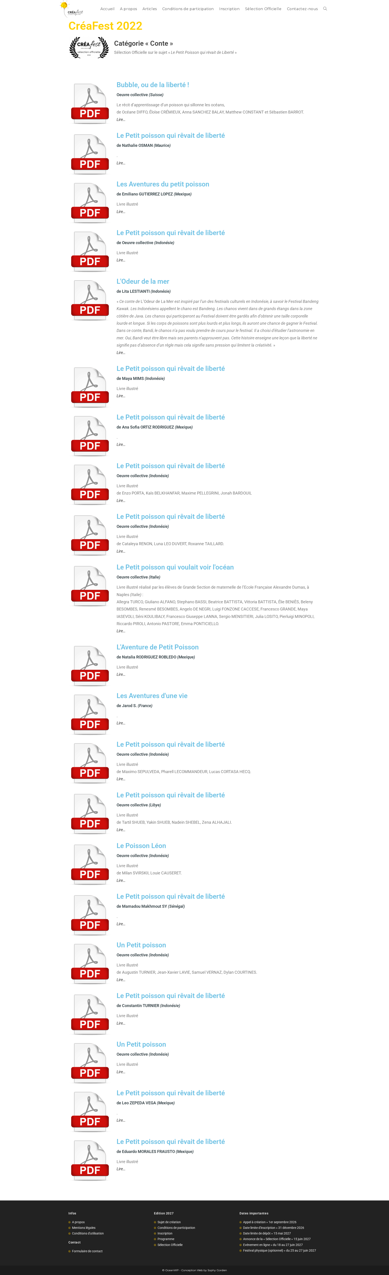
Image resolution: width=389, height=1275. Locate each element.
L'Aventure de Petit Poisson (158, 647)
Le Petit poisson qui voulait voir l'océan (175, 567)
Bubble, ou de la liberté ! (153, 85)
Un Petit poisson (141, 945)
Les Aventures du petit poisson (163, 184)
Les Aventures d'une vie (152, 696)
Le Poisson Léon (141, 846)
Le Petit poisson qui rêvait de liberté (171, 135)
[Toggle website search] (325, 9)
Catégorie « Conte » (143, 43)
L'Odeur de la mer (143, 281)
